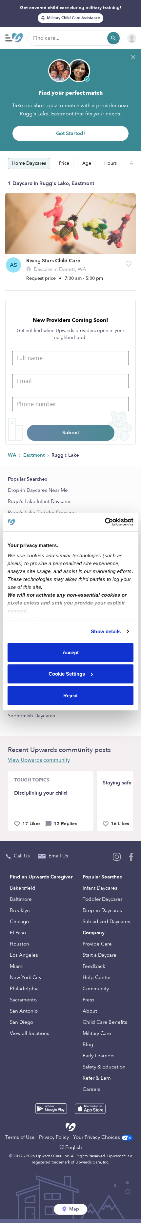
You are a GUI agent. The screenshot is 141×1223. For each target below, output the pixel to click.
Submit (70, 432)
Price (64, 163)
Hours (110, 163)
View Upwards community (39, 760)
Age (86, 163)
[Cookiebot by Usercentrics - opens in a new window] (104, 522)
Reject (70, 695)
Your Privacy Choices (97, 1137)
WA (13, 455)
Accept (71, 652)
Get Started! (70, 133)
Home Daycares (29, 163)
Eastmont (34, 455)
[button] (128, 264)
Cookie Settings (67, 674)
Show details (106, 631)
